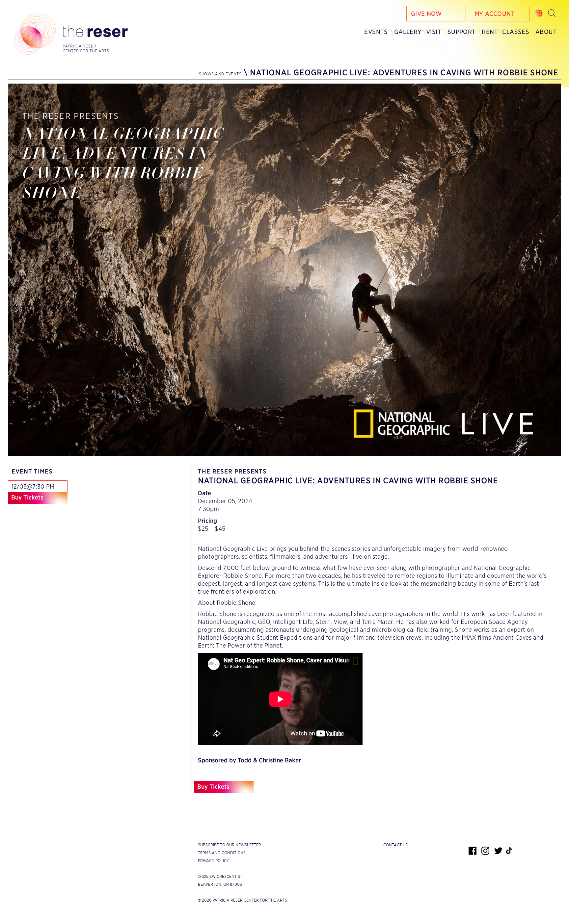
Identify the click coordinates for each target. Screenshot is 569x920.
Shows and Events (220, 73)
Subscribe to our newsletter (229, 844)
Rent (490, 31)
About (546, 31)
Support (461, 31)
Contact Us (395, 844)
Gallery (408, 31)
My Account (494, 13)
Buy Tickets (27, 497)
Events (376, 31)
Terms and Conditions (222, 852)
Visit (433, 31)
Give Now (426, 13)
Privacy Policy (213, 860)
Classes (515, 31)
